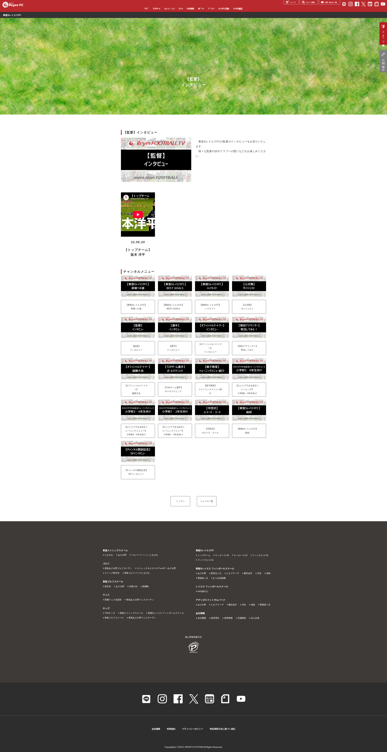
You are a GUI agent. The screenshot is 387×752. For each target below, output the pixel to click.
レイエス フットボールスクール (212, 586)
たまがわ (109, 555)
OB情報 (190, 8)
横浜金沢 (248, 573)
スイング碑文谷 (112, 573)
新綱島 (145, 586)
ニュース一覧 (206, 501)
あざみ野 (122, 555)
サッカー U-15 (240, 555)
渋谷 (259, 573)
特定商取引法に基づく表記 (222, 729)
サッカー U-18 (222, 555)
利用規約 (171, 729)
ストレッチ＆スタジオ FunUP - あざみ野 (156, 568)
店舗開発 (241, 618)
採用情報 (228, 618)
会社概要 (202, 618)
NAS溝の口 (203, 591)
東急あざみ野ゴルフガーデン (118, 568)
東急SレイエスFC (205, 550)
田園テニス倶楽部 (113, 599)
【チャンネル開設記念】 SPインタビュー (136, 472)
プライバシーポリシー (192, 729)
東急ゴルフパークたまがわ (137, 573)
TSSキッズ (110, 613)
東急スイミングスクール (131, 613)
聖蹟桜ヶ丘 (203, 578)
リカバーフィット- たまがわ (144, 555)
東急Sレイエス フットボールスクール (166, 613)
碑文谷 (108, 586)
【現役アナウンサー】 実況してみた (247, 348)
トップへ (180, 501)
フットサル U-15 (205, 560)
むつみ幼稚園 (219, 578)
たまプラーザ (232, 573)
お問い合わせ (383, 63)
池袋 (268, 573)
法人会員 (255, 618)
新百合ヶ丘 (216, 573)
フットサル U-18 (260, 555)
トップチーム (204, 555)
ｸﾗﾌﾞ (147, 8)
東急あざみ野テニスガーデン (140, 599)
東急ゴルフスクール (114, 617)
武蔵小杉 (133, 586)
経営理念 (215, 618)
